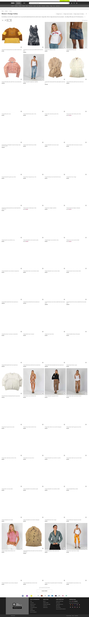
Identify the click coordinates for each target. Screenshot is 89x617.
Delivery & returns (33, 604)
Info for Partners (58, 607)
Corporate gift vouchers (59, 604)
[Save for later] (21, 47)
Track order (32, 602)
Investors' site (45, 605)
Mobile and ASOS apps (59, 601)
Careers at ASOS (45, 602)
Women (6, 11)
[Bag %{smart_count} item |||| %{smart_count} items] (76, 3)
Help (31, 601)
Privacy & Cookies (68, 615)
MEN (24, 3)
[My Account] (71, 3)
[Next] (86, 14)
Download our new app (64, 0)
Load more (44, 590)
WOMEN (18, 3)
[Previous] (55, 14)
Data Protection (32, 610)
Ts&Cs (73, 615)
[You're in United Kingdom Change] (76, 1)
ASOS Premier (32, 605)
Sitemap (31, 608)
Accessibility (76, 615)
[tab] (12, 6)
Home (2, 11)
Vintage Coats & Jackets (67, 13)
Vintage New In (59, 13)
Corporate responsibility (46, 604)
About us (44, 601)
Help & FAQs (72, 0)
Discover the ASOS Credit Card (60, 608)
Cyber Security (45, 607)
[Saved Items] (74, 3)
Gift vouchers (58, 602)
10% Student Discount (33, 607)
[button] (70, 604)
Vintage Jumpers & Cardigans (79, 13)
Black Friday (58, 605)
